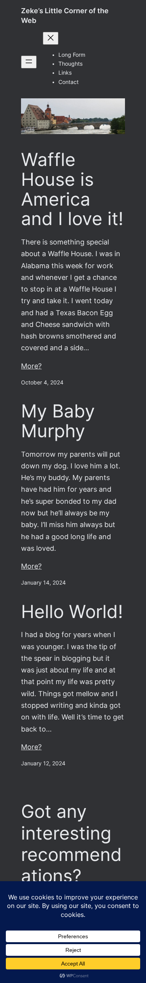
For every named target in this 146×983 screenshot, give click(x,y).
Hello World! (72, 612)
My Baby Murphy (58, 420)
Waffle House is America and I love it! (72, 189)
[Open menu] (29, 62)
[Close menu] (50, 38)
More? (31, 366)
